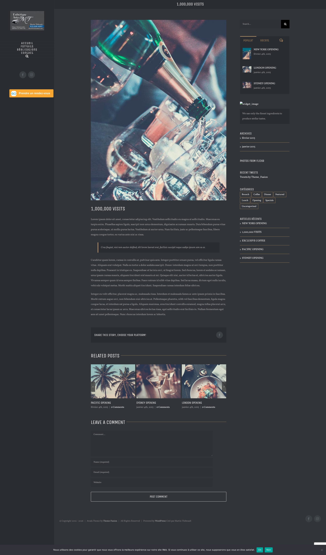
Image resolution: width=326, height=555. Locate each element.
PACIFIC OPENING (253, 249)
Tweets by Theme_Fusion (254, 177)
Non (268, 549)
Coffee (256, 194)
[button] (27, 56)
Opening (256, 200)
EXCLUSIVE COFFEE (253, 241)
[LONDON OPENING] (247, 68)
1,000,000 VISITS (251, 232)
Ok (259, 549)
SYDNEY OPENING (101, 403)
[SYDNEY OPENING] (247, 84)
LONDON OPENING (146, 403)
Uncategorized (249, 206)
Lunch (245, 200)
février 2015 (248, 138)
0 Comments (117, 407)
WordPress (160, 521)
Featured (279, 194)
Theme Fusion (110, 521)
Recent (264, 40)
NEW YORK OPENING (193, 403)
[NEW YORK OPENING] (247, 50)
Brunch (245, 194)
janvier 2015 (248, 147)
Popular (248, 40)
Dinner (267, 194)
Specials (269, 200)
